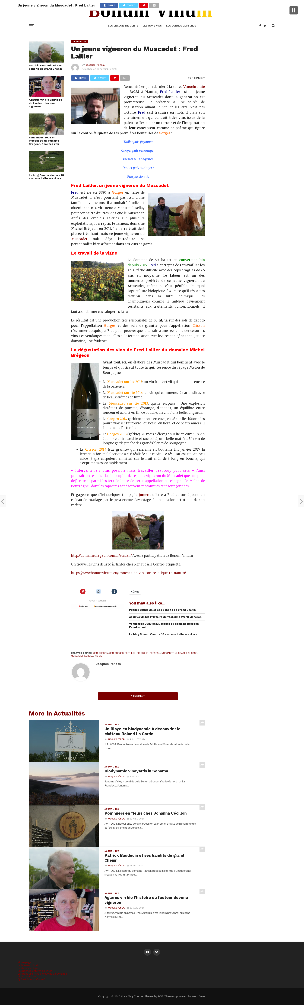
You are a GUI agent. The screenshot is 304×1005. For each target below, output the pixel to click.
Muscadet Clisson (186, 653)
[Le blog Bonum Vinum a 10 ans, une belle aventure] (46, 171)
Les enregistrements (123, 25)
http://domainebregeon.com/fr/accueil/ (101, 556)
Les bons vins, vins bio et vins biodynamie (42, 973)
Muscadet (82, 239)
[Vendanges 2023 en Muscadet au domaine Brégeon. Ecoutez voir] (46, 133)
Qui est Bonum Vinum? (31, 979)
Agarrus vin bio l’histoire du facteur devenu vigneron (45, 103)
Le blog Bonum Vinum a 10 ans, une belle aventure (46, 177)
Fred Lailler (132, 653)
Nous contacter (27, 976)
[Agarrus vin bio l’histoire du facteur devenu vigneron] (46, 95)
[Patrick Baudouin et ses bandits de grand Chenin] (46, 61)
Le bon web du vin (28, 965)
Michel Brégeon (150, 653)
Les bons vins (152, 25)
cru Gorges (116, 653)
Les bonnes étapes (29, 968)
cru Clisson (100, 653)
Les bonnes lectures (181, 25)
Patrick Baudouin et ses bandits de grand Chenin (45, 67)
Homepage (24, 962)
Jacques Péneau (95, 64)
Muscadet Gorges (82, 656)
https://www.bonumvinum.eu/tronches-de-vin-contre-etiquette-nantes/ (128, 573)
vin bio (98, 656)
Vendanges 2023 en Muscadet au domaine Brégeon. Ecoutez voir (44, 141)
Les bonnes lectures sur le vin (35, 970)
